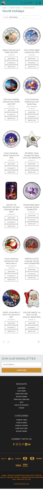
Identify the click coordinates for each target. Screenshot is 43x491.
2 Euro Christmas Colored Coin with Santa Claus (32, 102)
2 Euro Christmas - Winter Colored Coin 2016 (11, 155)
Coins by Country (21, 425)
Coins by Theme (21, 420)
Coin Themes (21, 391)
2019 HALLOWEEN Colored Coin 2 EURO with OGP (11, 102)
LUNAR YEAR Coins (21, 394)
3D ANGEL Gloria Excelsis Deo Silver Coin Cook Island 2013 (31, 155)
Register (25, 405)
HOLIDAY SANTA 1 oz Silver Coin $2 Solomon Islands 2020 (32, 314)
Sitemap (21, 408)
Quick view (11, 58)
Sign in (17, 405)
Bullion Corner (21, 396)
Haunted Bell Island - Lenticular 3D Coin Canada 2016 (31, 207)
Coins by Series (21, 423)
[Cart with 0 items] (36, 3)
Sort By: (6, 17)
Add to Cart (11, 66)
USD (30, 3)
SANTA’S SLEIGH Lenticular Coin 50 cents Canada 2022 (31, 261)
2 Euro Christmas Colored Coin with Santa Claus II (11, 261)
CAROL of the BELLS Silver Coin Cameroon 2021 (11, 314)
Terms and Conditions (21, 399)
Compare (10, 62)
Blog (21, 402)
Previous (3, 489)
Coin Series (21, 388)
